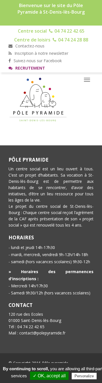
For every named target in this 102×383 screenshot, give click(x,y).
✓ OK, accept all (49, 375)
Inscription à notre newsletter (40, 53)
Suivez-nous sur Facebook (37, 60)
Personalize (84, 376)
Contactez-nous (29, 46)
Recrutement (29, 68)
